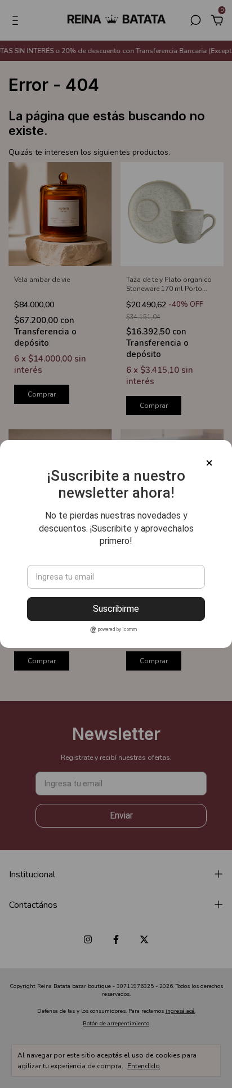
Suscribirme (116, 608)
